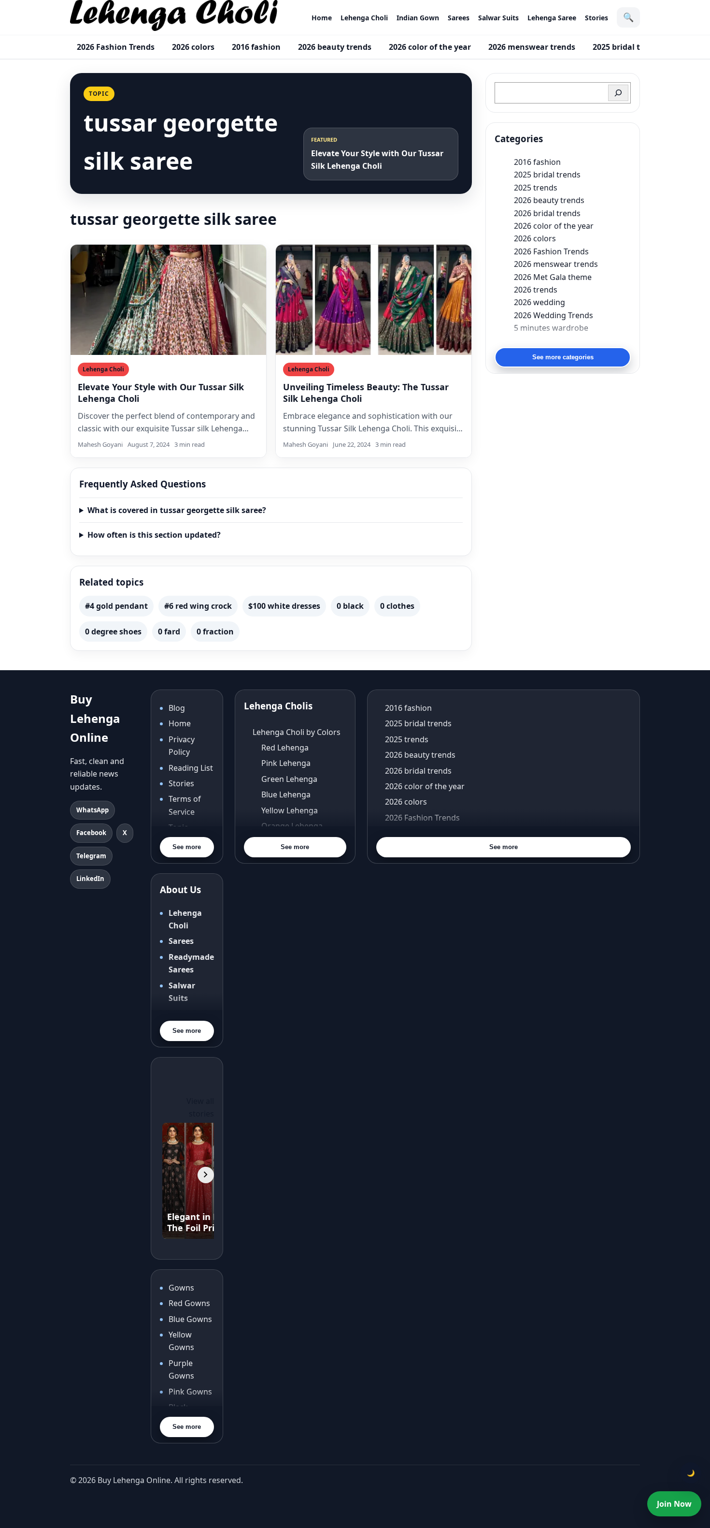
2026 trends (535, 289)
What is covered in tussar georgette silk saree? (176, 510)
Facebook (91, 832)
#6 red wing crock (198, 606)
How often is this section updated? (154, 534)
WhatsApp (92, 810)
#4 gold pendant (116, 606)
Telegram (91, 856)
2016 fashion (256, 47)
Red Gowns (189, 1303)
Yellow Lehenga (289, 810)
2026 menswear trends (531, 47)
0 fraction (215, 631)
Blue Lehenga (286, 794)
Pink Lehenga (286, 763)
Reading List (191, 768)
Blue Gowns (190, 1319)
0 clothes (397, 606)
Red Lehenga (285, 747)
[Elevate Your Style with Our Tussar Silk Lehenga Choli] (168, 300)
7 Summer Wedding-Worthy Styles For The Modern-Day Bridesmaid (572, 340)
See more (186, 847)
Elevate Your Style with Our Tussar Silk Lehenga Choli (161, 392)
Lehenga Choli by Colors (297, 732)
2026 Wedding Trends (553, 315)
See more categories (563, 357)
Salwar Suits (498, 17)
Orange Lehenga (292, 826)
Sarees (458, 17)
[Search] (618, 93)
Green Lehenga (289, 779)
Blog (177, 708)
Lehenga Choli (364, 17)
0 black (350, 606)
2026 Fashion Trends (116, 47)
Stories (596, 17)
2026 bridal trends (547, 213)
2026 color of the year (430, 47)
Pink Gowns (190, 1391)
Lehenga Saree (551, 17)
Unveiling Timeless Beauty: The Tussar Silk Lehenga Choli (366, 392)
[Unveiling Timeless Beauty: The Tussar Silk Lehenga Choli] (373, 300)
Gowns (181, 1287)
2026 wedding (539, 302)
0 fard (169, 631)
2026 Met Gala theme (553, 277)
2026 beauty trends (334, 47)
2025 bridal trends (627, 47)
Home (322, 17)
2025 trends (535, 187)
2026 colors (193, 47)
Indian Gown (418, 17)
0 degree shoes (113, 631)
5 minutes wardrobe (551, 328)
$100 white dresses (284, 606)
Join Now (674, 1504)
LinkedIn (90, 878)
